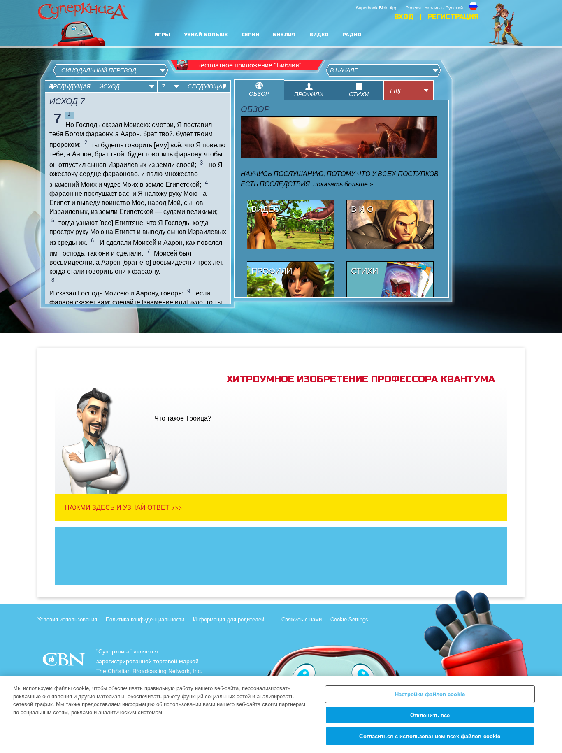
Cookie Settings (349, 619)
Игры (162, 35)
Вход (404, 17)
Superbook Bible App (376, 7)
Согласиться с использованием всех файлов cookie (429, 736)
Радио (352, 35)
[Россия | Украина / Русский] (442, 1)
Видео (319, 35)
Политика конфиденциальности (145, 619)
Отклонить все (430, 715)
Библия (284, 35)
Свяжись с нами (301, 619)
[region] (281, 714)
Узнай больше (206, 35)
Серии (250, 35)
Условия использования (67, 619)
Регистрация (453, 17)
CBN (64, 662)
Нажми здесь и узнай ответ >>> (123, 507)
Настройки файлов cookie (430, 694)
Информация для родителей (228, 619)
